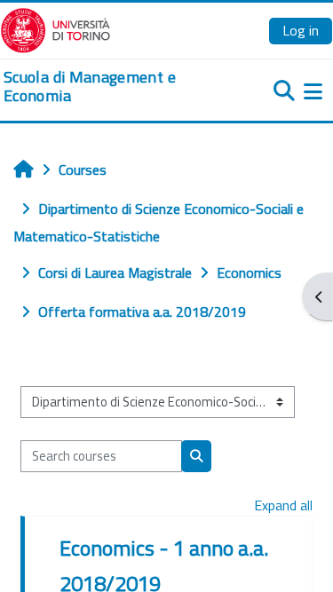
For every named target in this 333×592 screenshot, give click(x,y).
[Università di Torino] (55, 28)
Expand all (283, 505)
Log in (300, 30)
